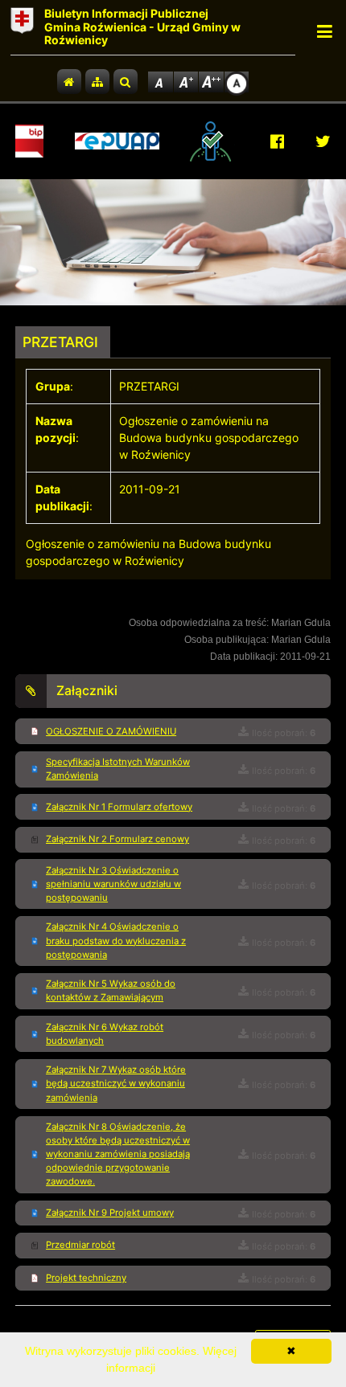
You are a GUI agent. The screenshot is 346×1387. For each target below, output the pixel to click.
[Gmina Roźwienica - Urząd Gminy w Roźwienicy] (22, 27)
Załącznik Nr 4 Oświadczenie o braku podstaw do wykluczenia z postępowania (116, 940)
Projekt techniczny (86, 1277)
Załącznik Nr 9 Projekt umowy (110, 1212)
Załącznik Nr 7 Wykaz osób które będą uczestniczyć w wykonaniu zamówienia (116, 1083)
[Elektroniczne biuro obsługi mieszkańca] (214, 141)
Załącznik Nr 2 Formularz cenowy (117, 839)
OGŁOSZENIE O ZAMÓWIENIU (111, 731)
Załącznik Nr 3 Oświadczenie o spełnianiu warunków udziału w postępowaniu (113, 884)
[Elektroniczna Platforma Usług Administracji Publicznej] (117, 141)
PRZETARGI (60, 341)
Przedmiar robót (80, 1244)
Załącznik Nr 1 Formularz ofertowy (119, 806)
